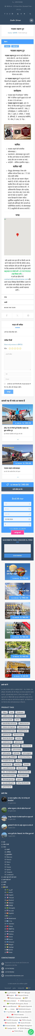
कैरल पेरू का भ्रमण (18, 735)
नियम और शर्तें (8, 988)
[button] (31, 1032)
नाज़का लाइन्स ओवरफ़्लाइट (12, 468)
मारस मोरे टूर (18, 764)
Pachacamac (20, 712)
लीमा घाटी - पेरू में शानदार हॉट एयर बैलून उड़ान (17, 572)
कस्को (8, 849)
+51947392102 (18, 2)
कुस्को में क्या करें (6, 735)
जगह (5, 297)
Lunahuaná (10, 874)
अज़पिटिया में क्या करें (7, 716)
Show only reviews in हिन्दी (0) (13, 344)
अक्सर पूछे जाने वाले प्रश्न (9, 877)
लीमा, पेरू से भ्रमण (22, 768)
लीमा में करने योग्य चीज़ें (24, 772)
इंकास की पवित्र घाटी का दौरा (9, 723)
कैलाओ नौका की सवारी (8, 738)
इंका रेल (17, 720)
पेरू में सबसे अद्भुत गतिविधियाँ (9, 757)
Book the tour (9, 307)
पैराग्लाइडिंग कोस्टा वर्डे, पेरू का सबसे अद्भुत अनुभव (17, 631)
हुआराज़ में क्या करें (7, 787)
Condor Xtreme (15, 20)
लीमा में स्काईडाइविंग (23, 776)
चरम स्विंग (19, 738)
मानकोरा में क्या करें (7, 764)
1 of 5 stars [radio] (10, 348)
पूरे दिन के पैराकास (17, 750)
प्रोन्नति (15, 33)
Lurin (11, 712)
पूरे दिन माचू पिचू (6, 753)
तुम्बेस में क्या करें (18, 742)
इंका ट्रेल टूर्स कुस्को (7, 720)
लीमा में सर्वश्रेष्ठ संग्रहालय (9, 776)
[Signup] (18, 14)
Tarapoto (9, 872)
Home (10, 33)
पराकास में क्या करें (27, 746)
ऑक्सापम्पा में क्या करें (23, 727)
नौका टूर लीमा (16, 746)
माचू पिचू (19, 761)
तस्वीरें (5, 302)
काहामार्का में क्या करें (22, 731)
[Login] (21, 14)
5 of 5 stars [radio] (20, 348)
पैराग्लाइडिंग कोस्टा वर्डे (8, 761)
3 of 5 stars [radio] (15, 348)
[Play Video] (17, 132)
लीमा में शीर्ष (6, 844)
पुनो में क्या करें (6, 750)
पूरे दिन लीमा (16, 753)
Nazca (7, 46)
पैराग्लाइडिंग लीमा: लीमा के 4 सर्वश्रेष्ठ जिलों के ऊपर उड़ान (16, 611)
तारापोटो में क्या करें (7, 742)
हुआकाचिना (9, 854)
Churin (4, 712)
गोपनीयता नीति (21, 988)
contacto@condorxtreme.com (16, 279)
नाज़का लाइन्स (6, 746)
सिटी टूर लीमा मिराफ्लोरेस (23, 783)
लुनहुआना (19, 779)
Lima (8, 864)
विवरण (5, 42)
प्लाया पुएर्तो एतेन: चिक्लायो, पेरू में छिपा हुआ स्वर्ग (21, 833)
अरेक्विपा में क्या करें (20, 716)
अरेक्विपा (9, 852)
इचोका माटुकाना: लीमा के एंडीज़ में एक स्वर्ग (19, 808)
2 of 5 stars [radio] (12, 348)
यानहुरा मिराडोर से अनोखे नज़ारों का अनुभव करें (20, 817)
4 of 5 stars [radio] (18, 348)
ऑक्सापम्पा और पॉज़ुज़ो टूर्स (9, 727)
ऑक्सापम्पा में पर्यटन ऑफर (9, 731)
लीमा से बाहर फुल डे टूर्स (8, 779)
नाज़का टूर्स (15, 46)
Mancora (9, 857)
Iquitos (9, 869)
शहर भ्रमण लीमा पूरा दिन (8, 783)
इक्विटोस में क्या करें (24, 723)
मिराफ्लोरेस (26, 764)
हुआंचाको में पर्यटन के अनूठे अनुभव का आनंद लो (20, 825)
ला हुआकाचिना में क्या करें (8, 768)
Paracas (9, 859)
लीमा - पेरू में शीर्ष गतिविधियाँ (9, 772)
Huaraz (9, 867)
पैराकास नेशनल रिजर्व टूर (25, 757)
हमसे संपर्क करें (7, 879)
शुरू (4, 842)
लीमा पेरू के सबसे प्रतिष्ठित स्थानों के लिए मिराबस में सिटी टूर (18, 670)
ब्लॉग (4, 885)
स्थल (4, 847)
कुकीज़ (14, 988)
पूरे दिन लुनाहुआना (27, 753)
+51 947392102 (9, 968)
